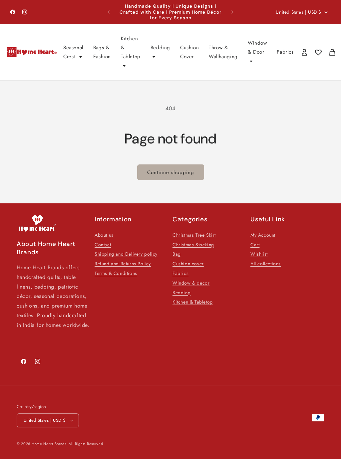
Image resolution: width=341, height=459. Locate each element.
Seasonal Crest (73, 52)
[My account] (304, 52)
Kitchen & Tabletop (131, 47)
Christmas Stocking (193, 244)
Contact (103, 244)
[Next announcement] (232, 12)
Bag (176, 254)
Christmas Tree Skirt (194, 235)
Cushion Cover (189, 52)
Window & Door (257, 47)
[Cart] (332, 52)
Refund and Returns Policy (123, 263)
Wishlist (259, 254)
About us (104, 235)
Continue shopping (170, 172)
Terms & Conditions (116, 273)
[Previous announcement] (109, 12)
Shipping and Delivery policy (126, 254)
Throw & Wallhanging (223, 52)
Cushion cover (188, 263)
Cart (254, 244)
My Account (262, 235)
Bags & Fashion (102, 52)
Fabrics (285, 52)
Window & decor (190, 283)
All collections (265, 263)
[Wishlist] (318, 52)
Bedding (160, 47)
